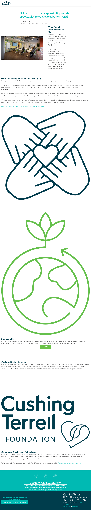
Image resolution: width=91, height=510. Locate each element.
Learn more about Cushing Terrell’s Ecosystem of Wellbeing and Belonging (22, 106)
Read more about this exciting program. (69, 463)
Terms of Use (76, 506)
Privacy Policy (67, 506)
